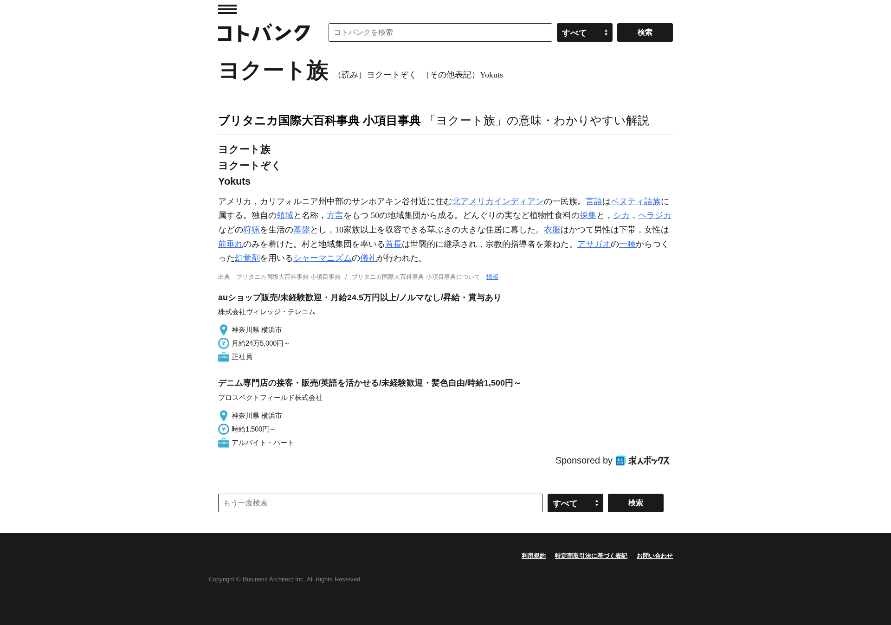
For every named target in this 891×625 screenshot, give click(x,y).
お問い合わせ (655, 555)
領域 (285, 215)
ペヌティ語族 (636, 201)
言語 (594, 201)
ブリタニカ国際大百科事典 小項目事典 (319, 120)
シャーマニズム (322, 258)
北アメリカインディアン (498, 201)
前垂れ (230, 244)
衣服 (552, 229)
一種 (627, 244)
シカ (621, 215)
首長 (393, 244)
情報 (492, 276)
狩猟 (251, 229)
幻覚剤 (247, 258)
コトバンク (264, 32)
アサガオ (594, 244)
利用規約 (534, 555)
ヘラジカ (654, 215)
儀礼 (368, 258)
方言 (335, 215)
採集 (588, 215)
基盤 (301, 229)
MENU (227, 9)
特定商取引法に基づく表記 (591, 555)
